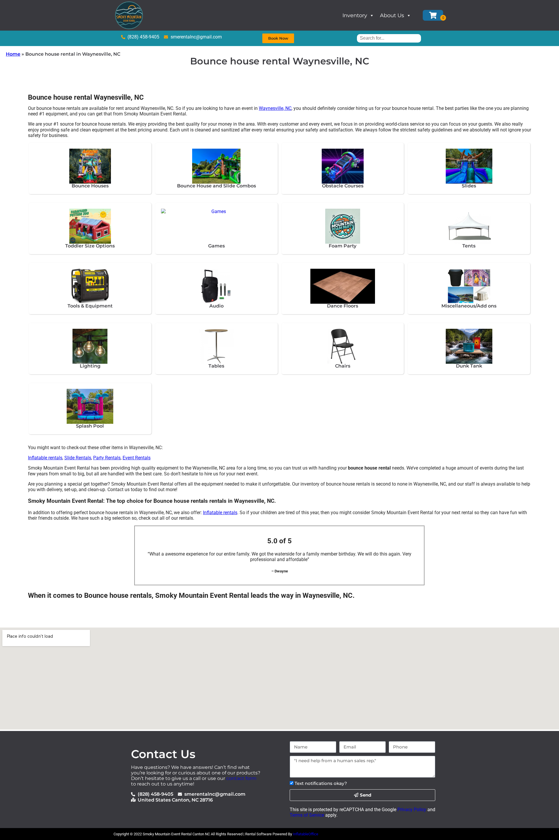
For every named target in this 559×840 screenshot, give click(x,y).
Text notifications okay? (321, 783)
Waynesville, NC (275, 108)
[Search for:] (389, 38)
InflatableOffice (305, 834)
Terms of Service (307, 815)
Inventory (354, 15)
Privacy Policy (411, 809)
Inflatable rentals (45, 458)
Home (13, 54)
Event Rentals (137, 458)
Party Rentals (107, 458)
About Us (392, 15)
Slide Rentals (77, 458)
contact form (241, 778)
